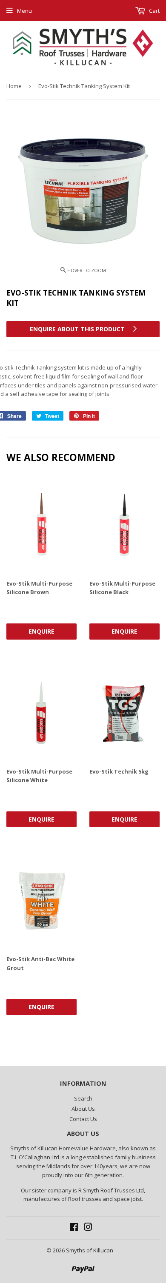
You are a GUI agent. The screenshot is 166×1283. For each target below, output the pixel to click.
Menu (24, 10)
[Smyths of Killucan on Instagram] (88, 1228)
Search (83, 1098)
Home (14, 86)
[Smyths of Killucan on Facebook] (73, 1228)
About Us (83, 1108)
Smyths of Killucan (89, 1250)
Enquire (41, 631)
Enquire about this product (78, 329)
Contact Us (83, 1119)
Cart (154, 10)
